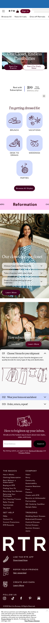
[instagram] (7, 599)
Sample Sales (31, 507)
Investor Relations (33, 486)
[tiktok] (16, 599)
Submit (40, 444)
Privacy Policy (24, 453)
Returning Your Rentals (12, 491)
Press (28, 489)
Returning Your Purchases (9, 495)
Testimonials (8, 505)
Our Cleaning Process (12, 499)
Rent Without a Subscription (9, 481)
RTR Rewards (8, 525)
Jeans (28, 531)
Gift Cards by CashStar (35, 504)
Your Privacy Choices (32, 621)
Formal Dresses (32, 525)
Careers (29, 492)
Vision (28, 474)
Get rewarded (19, 573)
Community (30, 480)
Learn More (11, 292)
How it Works (8, 474)
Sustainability (31, 483)
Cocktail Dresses (33, 522)
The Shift (7, 508)
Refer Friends (8, 502)
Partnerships (31, 501)
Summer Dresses (33, 528)
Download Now (20, 560)
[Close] (47, 610)
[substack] (41, 599)
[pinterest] (33, 599)
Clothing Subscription (12, 477)
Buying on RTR (9, 485)
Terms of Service (36, 451)
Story (28, 477)
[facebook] (24, 599)
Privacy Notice (6, 619)
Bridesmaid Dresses (34, 519)
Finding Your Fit (9, 488)
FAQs (5, 516)
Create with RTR (32, 495)
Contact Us (8, 519)
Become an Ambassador (35, 498)
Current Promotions (11, 522)
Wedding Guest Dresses (35, 516)
